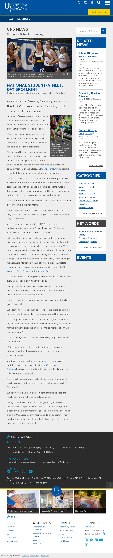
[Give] (92, 3)
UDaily (9, 534)
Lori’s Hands (28, 373)
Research (37, 543)
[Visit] (79, 3)
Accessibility (45, 555)
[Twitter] (86, 545)
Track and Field (42, 271)
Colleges (36, 536)
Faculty (82, 234)
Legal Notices (34, 555)
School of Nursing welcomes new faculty (89, 55)
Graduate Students (88, 238)
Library (36, 540)
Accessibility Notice (67, 527)
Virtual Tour (11, 537)
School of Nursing (31, 34)
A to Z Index (64, 541)
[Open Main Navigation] (107, 3)
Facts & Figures (51, 447)
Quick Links (96, 12)
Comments (25, 555)
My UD (61, 534)
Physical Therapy (86, 207)
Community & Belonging (30, 447)
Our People (80, 447)
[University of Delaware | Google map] (104, 534)
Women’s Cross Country (18, 271)
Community (84, 241)
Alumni (94, 241)
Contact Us (12, 447)
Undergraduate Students (90, 231)
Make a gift (12, 462)
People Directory (66, 530)
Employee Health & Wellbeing (55, 462)
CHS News (17, 29)
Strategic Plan (34, 452)
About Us (13, 442)
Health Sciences (18, 18)
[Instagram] (86, 540)
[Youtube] (101, 540)
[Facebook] (91, 540)
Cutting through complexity (88, 132)
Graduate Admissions (42, 533)
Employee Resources (29, 462)
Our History (66, 447)
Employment (12, 541)
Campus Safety (65, 537)
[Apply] (85, 3)
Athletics (10, 530)
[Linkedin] (96, 540)
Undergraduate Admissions (39, 528)
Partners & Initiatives (15, 452)
